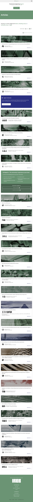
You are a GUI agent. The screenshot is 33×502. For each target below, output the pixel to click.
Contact (16, 489)
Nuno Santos (12, 150)
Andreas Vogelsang (12, 313)
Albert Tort (8, 375)
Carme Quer (17, 466)
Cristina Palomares (13, 466)
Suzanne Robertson (11, 219)
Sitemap (10, 499)
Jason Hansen (9, 281)
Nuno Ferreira (16, 150)
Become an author (16, 496)
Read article (28, 47)
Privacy (16, 499)
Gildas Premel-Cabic (9, 134)
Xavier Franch (21, 466)
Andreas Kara (15, 296)
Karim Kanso (16, 420)
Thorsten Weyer (17, 313)
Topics (17, 7)
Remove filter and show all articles (28, 32)
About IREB (16, 486)
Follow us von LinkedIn (16, 187)
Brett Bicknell (13, 420)
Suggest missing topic (6, 104)
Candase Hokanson (14, 405)
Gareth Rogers (9, 61)
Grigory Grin (8, 265)
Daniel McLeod (20, 420)
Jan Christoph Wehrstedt (27, 313)
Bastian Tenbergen (6, 313)
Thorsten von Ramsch (10, 76)
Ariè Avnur (8, 329)
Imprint (13, 499)
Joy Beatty (10, 405)
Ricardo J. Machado (21, 150)
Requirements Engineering (16, 4)
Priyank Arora (9, 250)
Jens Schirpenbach (9, 451)
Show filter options (22, 28)
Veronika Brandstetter (4, 314)
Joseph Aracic (9, 436)
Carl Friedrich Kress (9, 359)
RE (16, 1)
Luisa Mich (10, 204)
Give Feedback (16, 493)
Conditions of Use (21, 499)
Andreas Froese (21, 313)
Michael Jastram (11, 296)
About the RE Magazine (16, 488)
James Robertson (16, 219)
